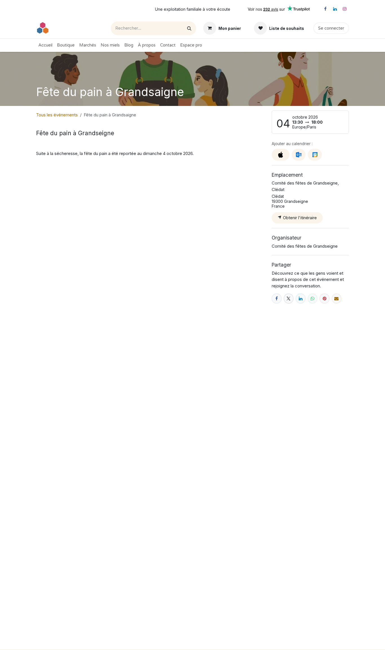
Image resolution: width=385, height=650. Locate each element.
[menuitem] (45, 45)
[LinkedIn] (335, 9)
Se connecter (331, 28)
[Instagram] (344, 9)
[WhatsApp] (313, 298)
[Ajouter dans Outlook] (299, 155)
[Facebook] (325, 9)
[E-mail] (337, 298)
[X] (289, 298)
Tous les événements (57, 114)
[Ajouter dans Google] (315, 155)
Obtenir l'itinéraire (299, 217)
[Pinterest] (324, 298)
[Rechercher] (189, 28)
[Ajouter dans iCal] (280, 155)
